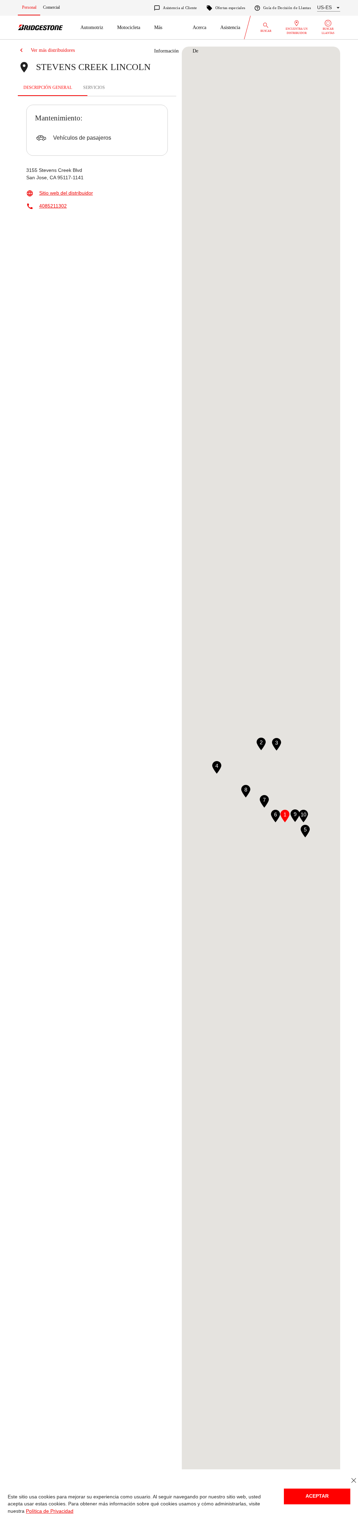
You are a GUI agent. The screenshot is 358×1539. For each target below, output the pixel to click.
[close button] (353, 1480)
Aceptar (317, 1496)
